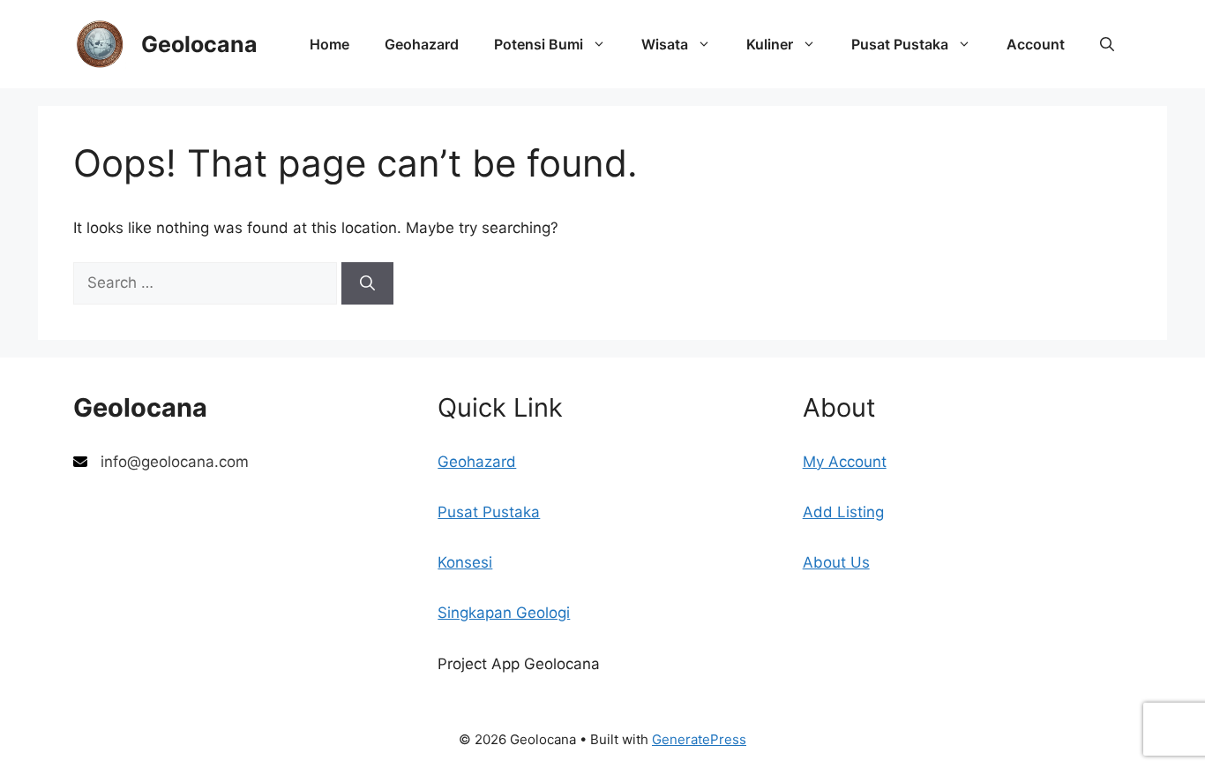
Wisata (664, 44)
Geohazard (422, 44)
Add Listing (843, 512)
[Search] (367, 283)
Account (1036, 44)
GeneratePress (699, 739)
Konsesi (465, 562)
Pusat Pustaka (899, 44)
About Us (836, 562)
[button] (1107, 44)
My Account (845, 462)
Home (329, 44)
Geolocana (199, 44)
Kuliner (769, 44)
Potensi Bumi (538, 44)
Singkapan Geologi (504, 612)
